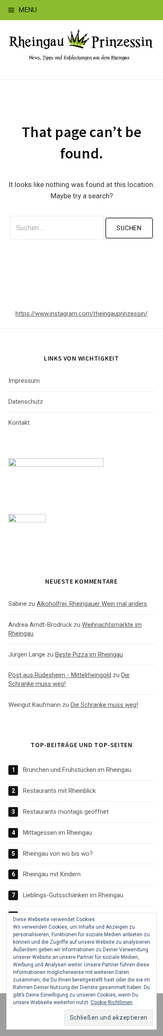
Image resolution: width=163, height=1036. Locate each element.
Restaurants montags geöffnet (66, 811)
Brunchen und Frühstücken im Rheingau (77, 770)
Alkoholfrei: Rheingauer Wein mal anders (92, 604)
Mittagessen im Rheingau (57, 832)
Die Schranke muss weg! (104, 705)
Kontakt (19, 422)
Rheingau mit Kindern (52, 874)
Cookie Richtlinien (111, 1002)
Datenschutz (25, 401)
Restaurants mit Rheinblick (59, 791)
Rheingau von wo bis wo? (58, 853)
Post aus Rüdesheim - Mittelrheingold (59, 675)
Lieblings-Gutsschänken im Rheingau (73, 895)
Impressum (24, 380)
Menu (27, 10)
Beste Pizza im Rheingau (89, 654)
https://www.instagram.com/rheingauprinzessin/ (81, 313)
